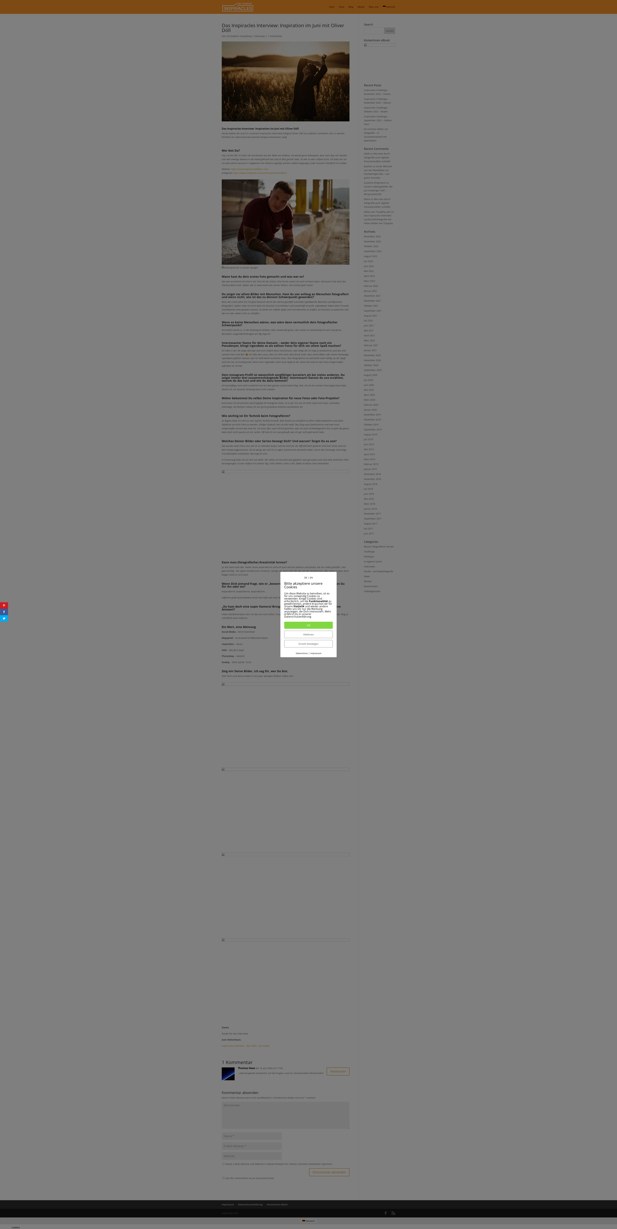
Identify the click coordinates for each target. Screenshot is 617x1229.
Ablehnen (308, 634)
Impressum (315, 653)
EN (311, 577)
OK (308, 625)
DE (305, 577)
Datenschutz (302, 653)
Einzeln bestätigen (308, 643)
